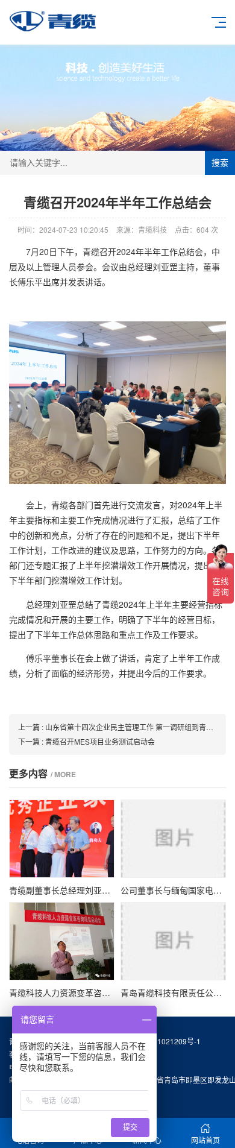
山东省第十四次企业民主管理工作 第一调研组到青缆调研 (136, 727)
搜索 (220, 163)
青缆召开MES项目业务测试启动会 (100, 741)
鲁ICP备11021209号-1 (164, 1041)
